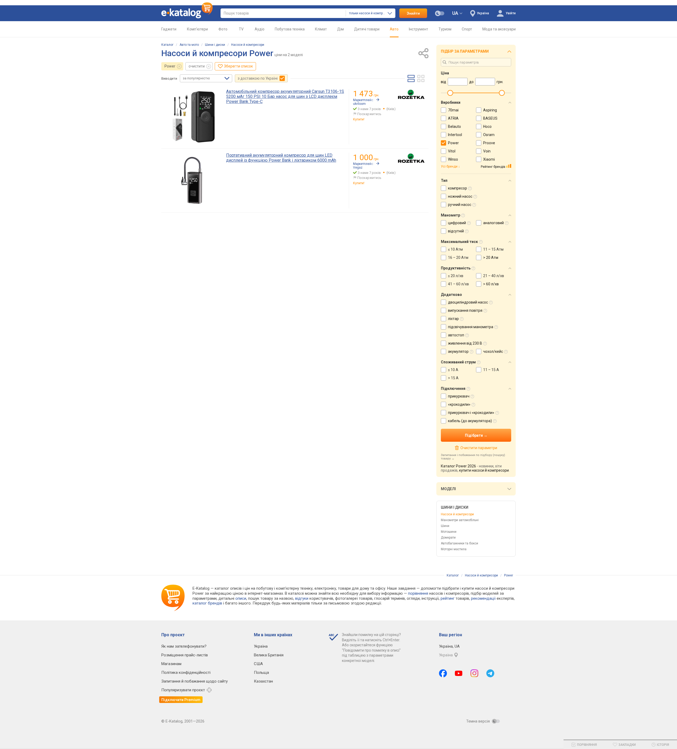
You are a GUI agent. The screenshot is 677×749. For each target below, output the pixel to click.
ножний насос (460, 196)
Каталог (167, 45)
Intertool (455, 135)
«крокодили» (459, 404)
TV (241, 29)
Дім (340, 29)
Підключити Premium (180, 700)
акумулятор (458, 351)
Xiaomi (489, 159)
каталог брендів (207, 603)
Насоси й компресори (247, 45)
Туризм (444, 29)
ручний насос (459, 204)
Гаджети (168, 29)
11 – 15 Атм (493, 249)
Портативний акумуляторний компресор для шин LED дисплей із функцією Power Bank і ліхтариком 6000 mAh (281, 158)
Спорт (467, 29)
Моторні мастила (453, 549)
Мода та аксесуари (499, 29)
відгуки (301, 598)
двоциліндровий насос (468, 302)
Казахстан (263, 681)
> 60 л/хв (491, 284)
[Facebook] (443, 673)
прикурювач (458, 396)
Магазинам (171, 663)
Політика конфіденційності (186, 672)
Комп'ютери (197, 29)
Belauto (454, 126)
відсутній (456, 231)
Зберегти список (238, 66)
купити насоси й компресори (484, 470)
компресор (457, 188)
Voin (487, 151)
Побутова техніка (290, 29)
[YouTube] (459, 673)
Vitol (451, 151)
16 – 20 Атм (458, 257)
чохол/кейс (493, 351)
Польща (261, 672)
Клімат (321, 29)
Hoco (487, 126)
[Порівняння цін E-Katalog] (187, 13)
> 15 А (453, 378)
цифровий (457, 223)
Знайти (413, 13)
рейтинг (448, 598)
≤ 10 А (453, 370)
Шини (445, 526)
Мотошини (448, 532)
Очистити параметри (478, 448)
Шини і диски (215, 45)
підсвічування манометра (470, 327)
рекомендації (483, 598)
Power (169, 66)
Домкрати (448, 537)
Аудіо (259, 29)
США (258, 663)
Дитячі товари (366, 29)
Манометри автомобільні (460, 520)
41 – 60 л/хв (458, 284)
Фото (222, 29)
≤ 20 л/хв (455, 276)
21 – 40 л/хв (493, 276)
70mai (453, 110)
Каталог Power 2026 (458, 466)
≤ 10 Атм (455, 249)
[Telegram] (490, 673)
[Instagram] (474, 673)
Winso (453, 159)
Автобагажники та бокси (459, 543)
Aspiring (490, 110)
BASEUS (490, 118)
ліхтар (453, 319)
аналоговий (493, 223)
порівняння (418, 593)
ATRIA (453, 118)
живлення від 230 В (465, 343)
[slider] (450, 93)
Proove (489, 143)
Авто (394, 29)
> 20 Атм (490, 257)
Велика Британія (268, 655)
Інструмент (418, 29)
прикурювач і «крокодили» (471, 412)
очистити (197, 66)
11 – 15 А (491, 370)
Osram (489, 135)
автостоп (456, 335)
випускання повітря (465, 310)
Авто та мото (189, 45)
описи (240, 598)
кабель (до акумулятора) (470, 421)
